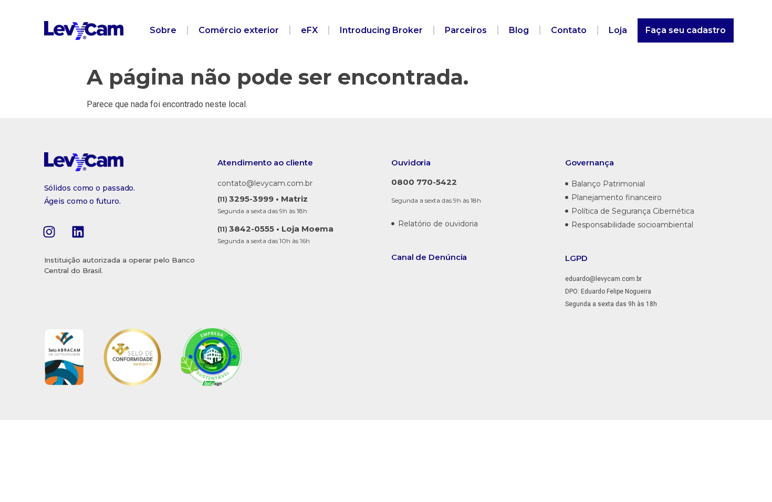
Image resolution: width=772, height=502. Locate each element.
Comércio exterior (239, 30)
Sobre (163, 30)
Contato (569, 30)
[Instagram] (49, 231)
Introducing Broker (381, 30)
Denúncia (448, 257)
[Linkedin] (78, 231)
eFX (309, 30)
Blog (519, 30)
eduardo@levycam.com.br (603, 279)
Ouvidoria (411, 163)
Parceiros (466, 30)
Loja (618, 30)
